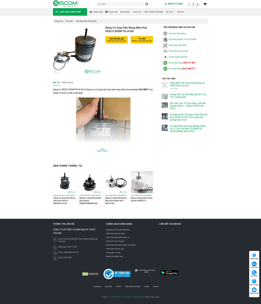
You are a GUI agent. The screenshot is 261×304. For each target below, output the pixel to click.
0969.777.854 (175, 3)
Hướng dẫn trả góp (113, 253)
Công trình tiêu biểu (153, 12)
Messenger (254, 285)
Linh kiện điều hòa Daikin (86, 21)
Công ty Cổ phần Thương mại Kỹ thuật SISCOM (125, 297)
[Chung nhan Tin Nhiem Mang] (145, 274)
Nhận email (254, 293)
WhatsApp (254, 259)
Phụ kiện (69, 21)
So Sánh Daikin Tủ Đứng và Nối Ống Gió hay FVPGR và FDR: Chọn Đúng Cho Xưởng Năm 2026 (188, 117)
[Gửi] (146, 4)
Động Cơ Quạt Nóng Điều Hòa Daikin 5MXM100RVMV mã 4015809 (90, 201)
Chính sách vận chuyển (178, 51)
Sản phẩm (124, 12)
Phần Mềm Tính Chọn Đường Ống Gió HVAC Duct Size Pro (187, 84)
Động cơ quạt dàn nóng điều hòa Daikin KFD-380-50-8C (115, 200)
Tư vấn (146, 286)
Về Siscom (112, 12)
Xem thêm (102, 151)
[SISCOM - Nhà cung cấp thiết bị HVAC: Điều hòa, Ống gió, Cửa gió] (65, 4)
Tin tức (169, 12)
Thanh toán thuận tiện (178, 57)
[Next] (153, 192)
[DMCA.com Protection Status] (90, 274)
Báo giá (137, 12)
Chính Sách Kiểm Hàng (114, 256)
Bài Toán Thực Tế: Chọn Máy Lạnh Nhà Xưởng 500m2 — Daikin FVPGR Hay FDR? (188, 106)
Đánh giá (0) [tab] (67, 82)
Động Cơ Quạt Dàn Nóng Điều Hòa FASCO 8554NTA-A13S (64, 200)
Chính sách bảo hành (178, 45)
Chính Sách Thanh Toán (115, 249)
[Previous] (53, 192)
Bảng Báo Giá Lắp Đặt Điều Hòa (117, 230)
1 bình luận (176, 88)
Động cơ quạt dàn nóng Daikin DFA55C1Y (141, 199)
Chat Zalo (254, 267)
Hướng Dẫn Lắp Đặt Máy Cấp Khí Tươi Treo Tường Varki (188, 95)
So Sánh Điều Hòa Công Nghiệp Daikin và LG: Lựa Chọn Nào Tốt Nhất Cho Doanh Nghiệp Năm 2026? (188, 128)
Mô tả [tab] (56, 82)
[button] (205, 4)
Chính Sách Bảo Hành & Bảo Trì (117, 237)
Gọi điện (254, 276)
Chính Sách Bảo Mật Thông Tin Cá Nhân (121, 245)
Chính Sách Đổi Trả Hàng (115, 234)
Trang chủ (98, 12)
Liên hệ (180, 12)
